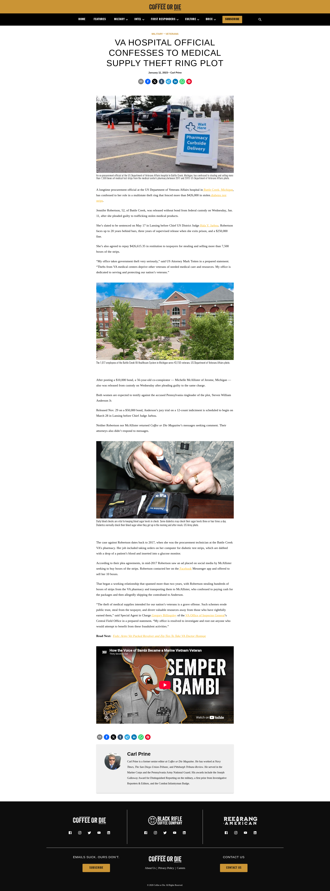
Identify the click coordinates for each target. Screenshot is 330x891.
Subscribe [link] (232, 19)
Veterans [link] (172, 34)
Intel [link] (137, 19)
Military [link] (157, 34)
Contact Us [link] (233, 868)
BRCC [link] (209, 19)
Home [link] (81, 19)
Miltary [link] (119, 19)
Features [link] (100, 19)
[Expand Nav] (125, 19)
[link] (165, 7)
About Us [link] (150, 868)
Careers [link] (181, 868)
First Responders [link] (163, 19)
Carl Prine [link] (176, 72)
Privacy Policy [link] (166, 868)
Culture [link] (190, 19)
